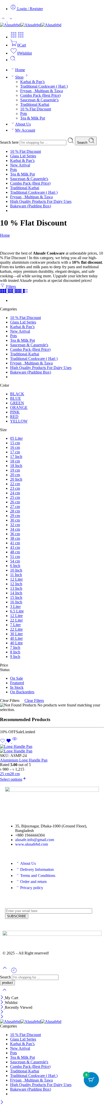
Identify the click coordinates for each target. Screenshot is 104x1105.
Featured (17, 683)
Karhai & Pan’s (32, 82)
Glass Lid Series (23, 156)
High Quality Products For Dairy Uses (40, 201)
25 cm (5, 774)
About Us (23, 124)
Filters (10, 286)
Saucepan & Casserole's (29, 179)
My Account (25, 130)
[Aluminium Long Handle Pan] (52, 748)
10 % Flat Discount (35, 109)
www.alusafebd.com (31, 844)
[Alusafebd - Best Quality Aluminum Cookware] (30, 25)
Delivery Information (37, 869)
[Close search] (4, 993)
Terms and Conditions (37, 875)
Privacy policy (31, 888)
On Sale (16, 678)
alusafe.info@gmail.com (34, 840)
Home (20, 70)
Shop (19, 77)
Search (82, 142)
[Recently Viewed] (14, 972)
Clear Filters (34, 700)
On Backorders (22, 692)
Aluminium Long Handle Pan (23, 760)
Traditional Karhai (34, 104)
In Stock (16, 687)
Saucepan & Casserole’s (39, 100)
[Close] (2, 998)
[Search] (13, 60)
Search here (10, 142)
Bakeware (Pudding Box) (30, 206)
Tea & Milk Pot (32, 118)
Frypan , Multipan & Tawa (41, 91)
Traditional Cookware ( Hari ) (44, 86)
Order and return (33, 881)
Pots (23, 113)
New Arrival (20, 165)
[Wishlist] (6, 742)
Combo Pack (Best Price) (40, 95)
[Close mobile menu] (2, 1017)
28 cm (15, 774)
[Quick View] (14, 742)
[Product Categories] (13, 37)
